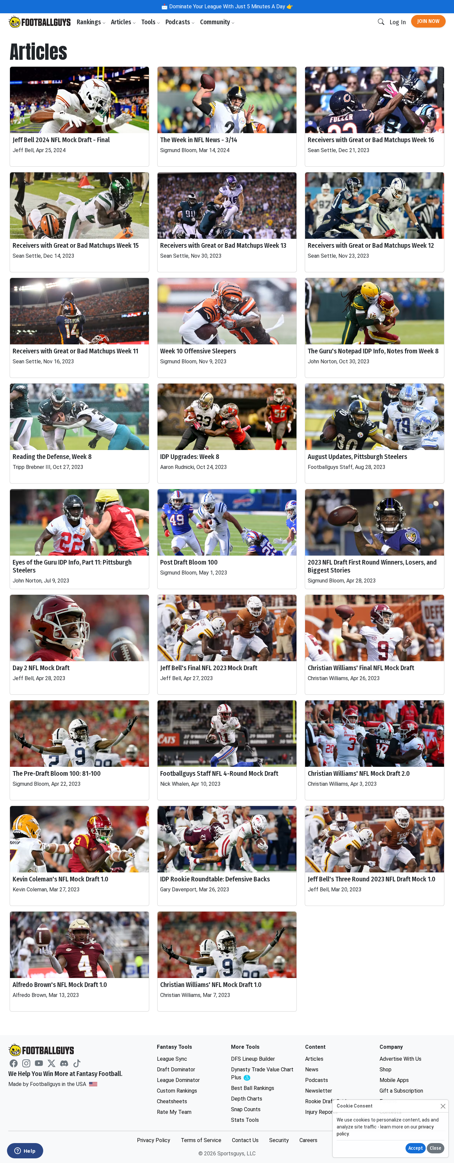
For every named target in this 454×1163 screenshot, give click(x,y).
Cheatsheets (172, 1101)
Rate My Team (174, 1112)
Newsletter (318, 1091)
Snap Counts (246, 1109)
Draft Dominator (176, 1069)
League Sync (172, 1059)
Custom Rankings (177, 1091)
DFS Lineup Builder (253, 1059)
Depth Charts (246, 1099)
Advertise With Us (400, 1059)
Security (279, 1140)
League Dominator (178, 1080)
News (311, 1069)
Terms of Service (201, 1140)
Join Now (428, 21)
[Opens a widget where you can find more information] (25, 1151)
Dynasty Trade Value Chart (262, 1073)
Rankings (89, 22)
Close (435, 1148)
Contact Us (245, 1140)
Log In (398, 22)
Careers (308, 1140)
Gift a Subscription (401, 1091)
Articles (122, 22)
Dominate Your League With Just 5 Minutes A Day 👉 (230, 6)
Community (215, 22)
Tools (149, 22)
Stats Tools (245, 1120)
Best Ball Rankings (252, 1088)
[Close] (442, 1106)
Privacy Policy (153, 1140)
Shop (386, 1069)
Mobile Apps (394, 1080)
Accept (415, 1148)
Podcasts (178, 22)
